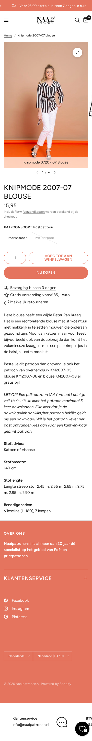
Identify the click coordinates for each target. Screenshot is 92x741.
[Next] (54, 172)
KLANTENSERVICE (28, 578)
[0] (85, 20)
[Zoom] (77, 52)
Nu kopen (46, 272)
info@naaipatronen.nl (31, 724)
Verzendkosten (34, 211)
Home (8, 35)
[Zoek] (77, 20)
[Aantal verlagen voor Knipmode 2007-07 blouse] (8, 258)
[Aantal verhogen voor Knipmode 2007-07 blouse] (22, 258)
